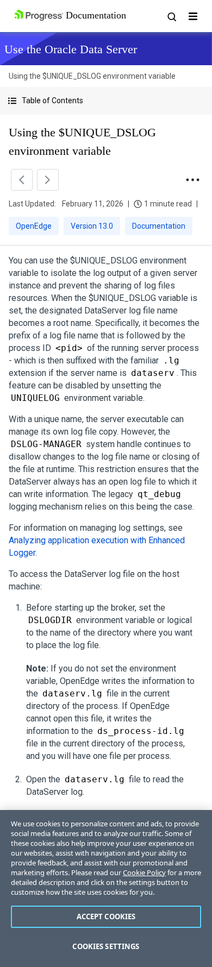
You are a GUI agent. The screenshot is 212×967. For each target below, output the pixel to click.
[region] (106, 888)
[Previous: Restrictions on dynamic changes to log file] (22, 180)
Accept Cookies (106, 916)
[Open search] (171, 16)
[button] (106, 101)
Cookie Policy (144, 872)
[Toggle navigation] (193, 16)
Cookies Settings (105, 946)
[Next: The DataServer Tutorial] (48, 180)
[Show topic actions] (192, 180)
